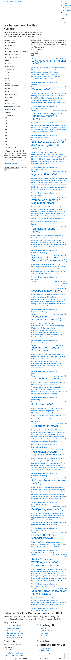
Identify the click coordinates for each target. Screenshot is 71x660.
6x (6, 135)
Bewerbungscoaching (14, 637)
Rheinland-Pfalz (10, 109)
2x (6, 123)
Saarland (8, 112)
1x (6, 120)
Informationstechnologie (13, 57)
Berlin (7, 91)
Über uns (44, 628)
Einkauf (7, 48)
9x (6, 144)
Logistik (8, 63)
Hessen (7, 100)
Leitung (7, 60)
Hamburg (8, 97)
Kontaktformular (46, 631)
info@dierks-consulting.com (14, 653)
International (9, 103)
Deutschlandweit (11, 94)
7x (6, 138)
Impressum (44, 633)
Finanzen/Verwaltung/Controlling (16, 51)
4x (6, 129)
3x (6, 126)
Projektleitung (10, 66)
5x (6, 132)
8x (6, 141)
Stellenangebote (13, 628)
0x (6, 117)
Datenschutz (45, 635)
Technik (8, 72)
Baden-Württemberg (12, 86)
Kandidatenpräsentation (15, 633)
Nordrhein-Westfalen (12, 106)
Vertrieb (8, 75)
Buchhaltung (9, 45)
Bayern (7, 89)
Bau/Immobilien (10, 42)
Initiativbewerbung (13, 631)
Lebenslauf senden (10, 164)
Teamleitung (9, 69)
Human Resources (11, 54)
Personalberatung (13, 635)
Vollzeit (7, 80)
